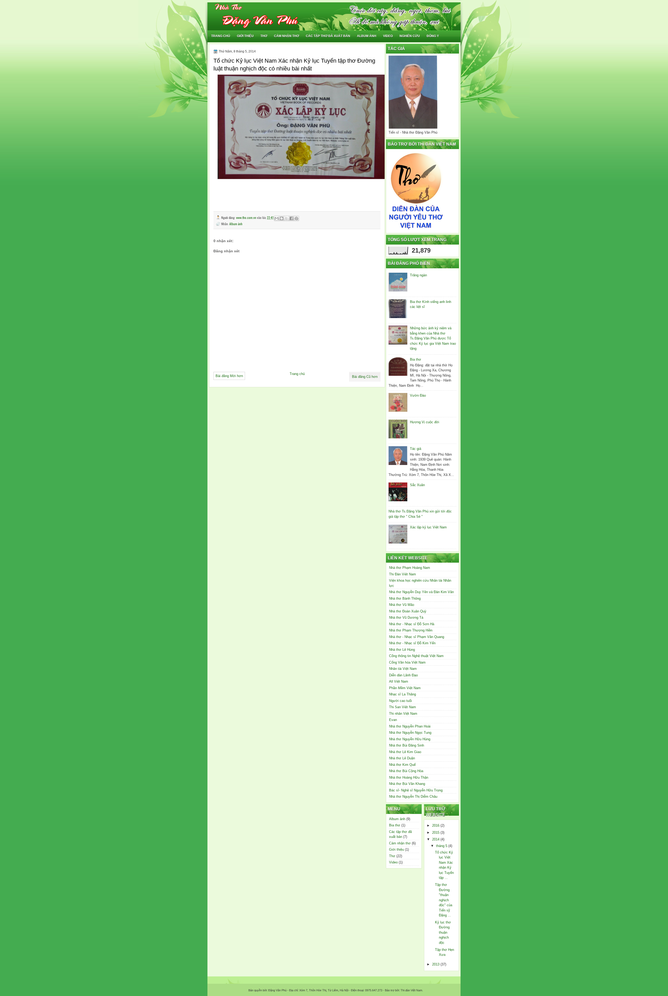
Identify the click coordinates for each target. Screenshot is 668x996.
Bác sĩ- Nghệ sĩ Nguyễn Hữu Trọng (416, 790)
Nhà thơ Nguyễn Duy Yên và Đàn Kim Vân (421, 592)
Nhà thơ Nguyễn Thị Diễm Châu (413, 796)
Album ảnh (366, 36)
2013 (436, 964)
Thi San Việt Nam (402, 707)
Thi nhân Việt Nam (403, 713)
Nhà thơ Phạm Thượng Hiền (410, 630)
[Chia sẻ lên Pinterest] (296, 218)
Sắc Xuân (417, 485)
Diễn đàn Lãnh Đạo (403, 675)
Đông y (433, 36)
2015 (436, 832)
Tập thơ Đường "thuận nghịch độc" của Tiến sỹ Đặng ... (443, 900)
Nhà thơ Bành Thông (405, 598)
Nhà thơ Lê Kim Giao (405, 752)
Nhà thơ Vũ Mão (401, 605)
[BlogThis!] (281, 218)
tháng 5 (442, 846)
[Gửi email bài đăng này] (276, 218)
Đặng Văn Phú (277, 990)
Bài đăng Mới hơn (229, 376)
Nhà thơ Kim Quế (402, 765)
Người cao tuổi (400, 701)
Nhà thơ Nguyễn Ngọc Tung (410, 733)
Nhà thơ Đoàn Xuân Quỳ (407, 611)
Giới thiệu (245, 36)
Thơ (263, 36)
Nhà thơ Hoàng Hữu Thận (408, 777)
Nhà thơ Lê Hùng (402, 650)
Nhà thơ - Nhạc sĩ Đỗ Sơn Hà (411, 624)
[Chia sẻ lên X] (286, 218)
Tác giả (415, 449)
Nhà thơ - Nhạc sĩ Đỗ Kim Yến (412, 643)
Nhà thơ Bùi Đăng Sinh (406, 745)
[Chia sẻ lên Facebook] (291, 218)
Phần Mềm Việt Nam (405, 688)
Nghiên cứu (409, 36)
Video (388, 36)
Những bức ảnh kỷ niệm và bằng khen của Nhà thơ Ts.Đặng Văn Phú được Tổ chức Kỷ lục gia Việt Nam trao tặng (433, 338)
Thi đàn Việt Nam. (411, 990)
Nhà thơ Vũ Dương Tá (406, 617)
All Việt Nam (398, 681)
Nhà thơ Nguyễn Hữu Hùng (409, 739)
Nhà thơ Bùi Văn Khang (407, 784)
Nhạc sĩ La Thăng (402, 694)
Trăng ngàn (418, 275)
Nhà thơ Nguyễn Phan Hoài (410, 726)
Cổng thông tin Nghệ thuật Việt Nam (416, 656)
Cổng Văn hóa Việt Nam (407, 662)
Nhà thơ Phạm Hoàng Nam (409, 568)
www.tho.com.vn (246, 217)
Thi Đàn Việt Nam (402, 574)
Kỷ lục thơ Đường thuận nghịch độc (443, 932)
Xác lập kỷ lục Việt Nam (428, 527)
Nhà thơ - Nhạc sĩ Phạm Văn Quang (416, 637)
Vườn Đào (418, 395)
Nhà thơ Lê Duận (402, 758)
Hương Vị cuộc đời (424, 422)
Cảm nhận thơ (286, 36)
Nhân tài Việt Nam (403, 669)
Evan (393, 720)
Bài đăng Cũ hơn (365, 377)
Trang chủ (220, 36)
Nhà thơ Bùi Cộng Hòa (406, 771)
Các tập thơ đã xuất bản (328, 36)
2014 (436, 839)
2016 (436, 825)
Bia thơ (415, 359)
